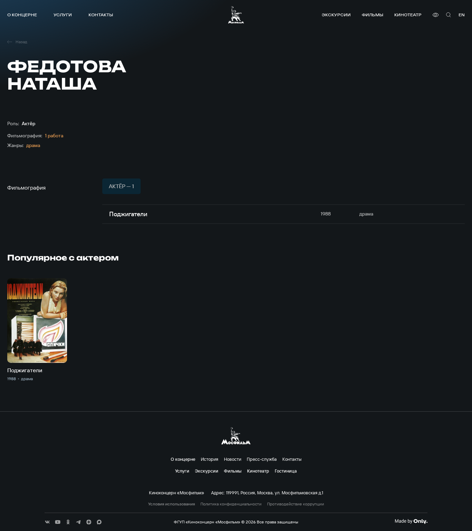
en (462, 14)
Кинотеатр (408, 14)
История (209, 459)
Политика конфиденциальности (231, 504)
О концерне (22, 14)
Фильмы (372, 14)
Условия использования (171, 504)
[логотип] (236, 14)
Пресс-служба (262, 459)
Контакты (100, 14)
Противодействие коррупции (295, 504)
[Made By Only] (411, 521)
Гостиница (286, 471)
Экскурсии (336, 14)
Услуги (63, 14)
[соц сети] (47, 522)
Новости (232, 459)
